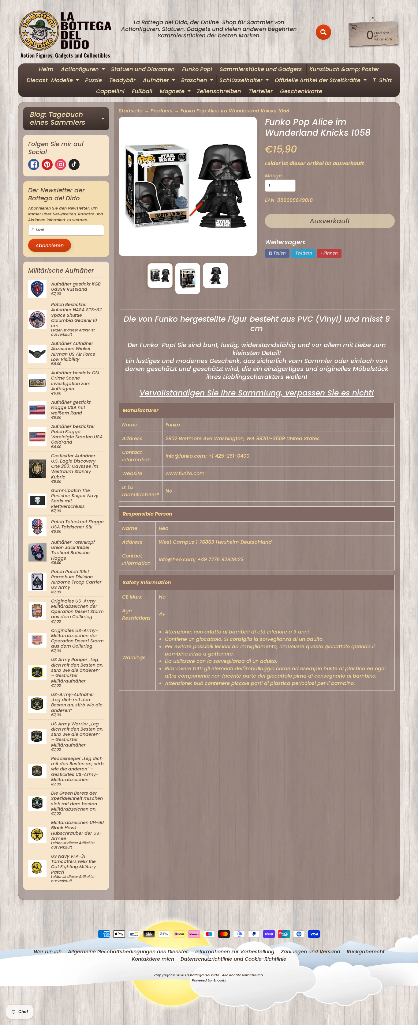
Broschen (198, 81)
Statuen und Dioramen (143, 69)
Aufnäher (160, 81)
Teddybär (122, 80)
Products (162, 110)
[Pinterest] (47, 164)
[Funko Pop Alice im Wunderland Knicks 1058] (159, 275)
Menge (273, 175)
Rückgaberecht (366, 951)
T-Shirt (382, 80)
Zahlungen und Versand (310, 951)
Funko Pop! (197, 69)
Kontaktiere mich (153, 959)
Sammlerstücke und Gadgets (261, 69)
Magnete (176, 92)
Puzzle (93, 80)
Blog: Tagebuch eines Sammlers (69, 119)
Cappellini (110, 91)
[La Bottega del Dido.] (68, 32)
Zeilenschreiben (219, 91)
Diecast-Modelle (53, 81)
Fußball (142, 91)
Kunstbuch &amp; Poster (344, 69)
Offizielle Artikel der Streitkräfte (321, 81)
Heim (46, 69)
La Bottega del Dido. (202, 975)
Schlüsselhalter (244, 81)
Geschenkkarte (301, 91)
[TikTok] (74, 164)
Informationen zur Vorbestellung (234, 951)
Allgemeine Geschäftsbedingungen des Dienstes (128, 951)
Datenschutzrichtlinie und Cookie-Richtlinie (233, 959)
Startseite (131, 110)
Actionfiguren (83, 70)
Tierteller (260, 91)
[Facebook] (33, 164)
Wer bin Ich (48, 951)
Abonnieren (49, 245)
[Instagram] (60, 164)
